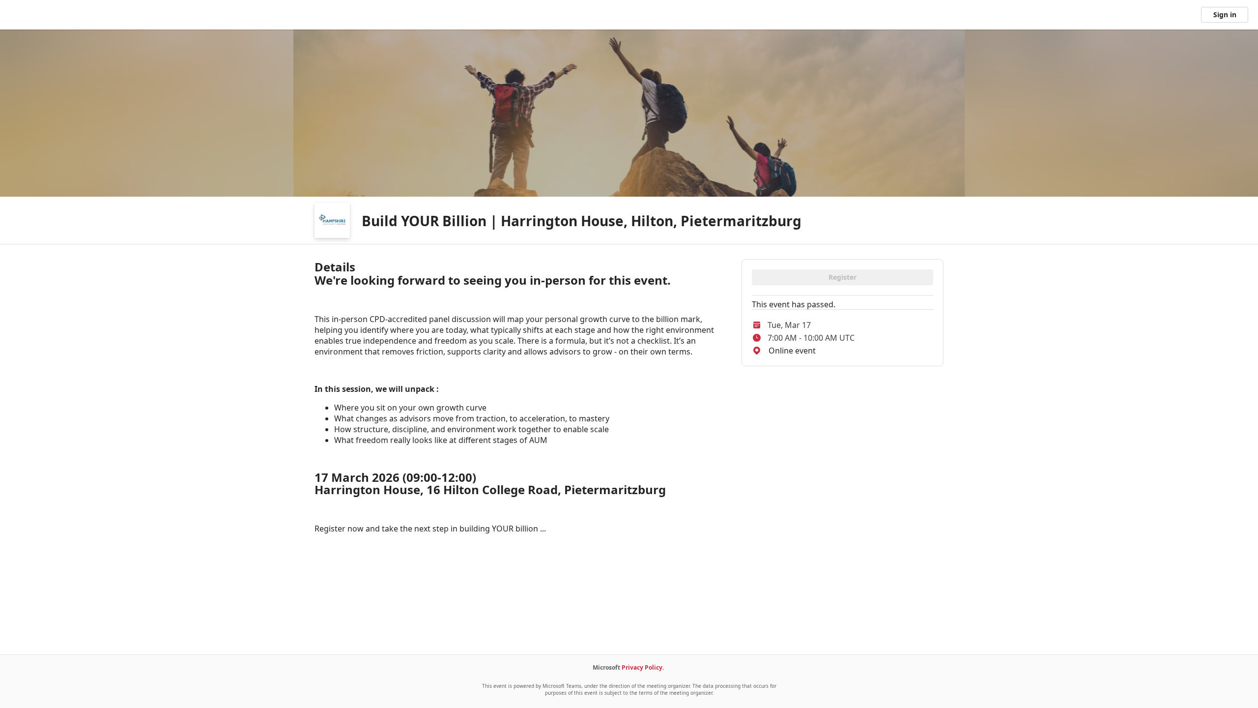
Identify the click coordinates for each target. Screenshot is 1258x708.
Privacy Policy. (643, 667)
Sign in (1224, 14)
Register (843, 277)
